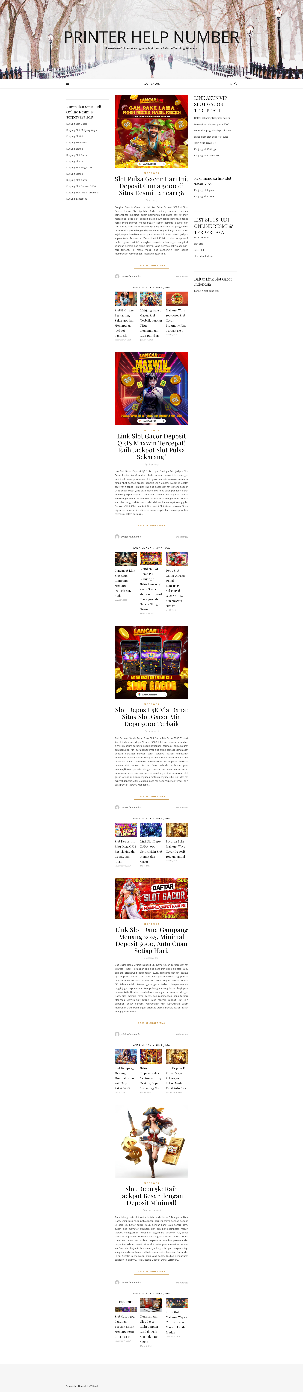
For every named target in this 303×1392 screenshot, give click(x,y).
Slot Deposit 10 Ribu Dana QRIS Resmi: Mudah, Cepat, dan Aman (125, 851)
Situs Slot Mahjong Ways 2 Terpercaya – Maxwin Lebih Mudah (176, 1322)
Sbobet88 (81, 142)
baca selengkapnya (151, 265)
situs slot (199, 249)
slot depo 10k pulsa (217, 136)
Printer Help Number (151, 36)
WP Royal (93, 1386)
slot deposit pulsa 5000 (216, 124)
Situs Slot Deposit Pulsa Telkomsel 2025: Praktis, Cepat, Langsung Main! (151, 1078)
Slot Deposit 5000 (86, 186)
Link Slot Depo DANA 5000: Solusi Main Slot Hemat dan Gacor (151, 851)
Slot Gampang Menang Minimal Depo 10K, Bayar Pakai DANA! (124, 1078)
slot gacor (209, 190)
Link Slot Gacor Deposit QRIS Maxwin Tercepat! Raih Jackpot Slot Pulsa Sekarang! (151, 446)
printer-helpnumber (131, 276)
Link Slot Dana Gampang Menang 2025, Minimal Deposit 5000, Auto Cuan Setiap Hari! (151, 940)
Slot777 (80, 161)
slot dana (209, 196)
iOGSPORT (212, 142)
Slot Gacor (81, 123)
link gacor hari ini (221, 117)
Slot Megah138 (84, 167)
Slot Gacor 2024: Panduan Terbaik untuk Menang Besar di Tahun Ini (125, 1327)
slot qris (198, 243)
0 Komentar (182, 276)
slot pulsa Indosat (204, 256)
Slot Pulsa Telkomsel (87, 192)
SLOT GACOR (151, 83)
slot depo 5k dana (221, 130)
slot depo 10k (211, 290)
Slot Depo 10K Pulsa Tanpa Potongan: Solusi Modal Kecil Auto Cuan (177, 1078)
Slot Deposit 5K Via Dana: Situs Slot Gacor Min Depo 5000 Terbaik (151, 716)
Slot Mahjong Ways (86, 130)
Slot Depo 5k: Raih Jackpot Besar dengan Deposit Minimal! (151, 1195)
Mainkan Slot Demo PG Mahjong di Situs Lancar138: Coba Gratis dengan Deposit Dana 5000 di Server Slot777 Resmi (151, 589)
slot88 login (210, 149)
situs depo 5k (201, 237)
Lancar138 (81, 198)
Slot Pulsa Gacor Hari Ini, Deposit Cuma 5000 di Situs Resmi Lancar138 (151, 185)
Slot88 (79, 136)
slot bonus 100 (212, 155)
